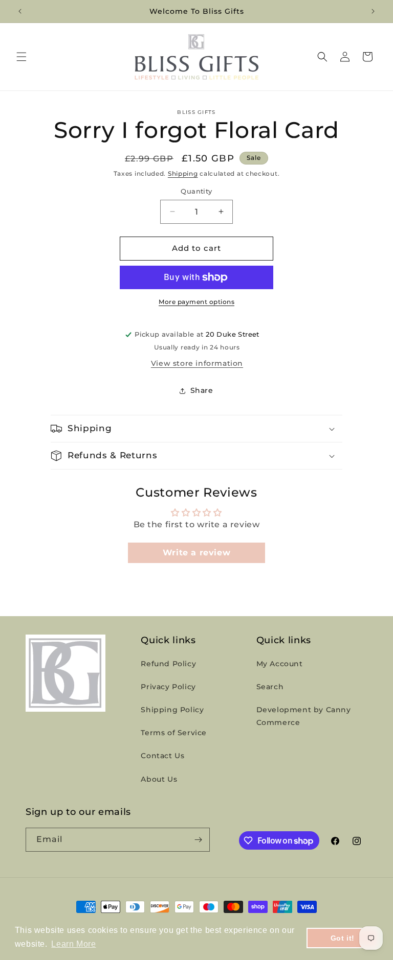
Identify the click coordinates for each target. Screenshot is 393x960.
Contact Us (162, 755)
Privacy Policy (168, 686)
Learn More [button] (73, 944)
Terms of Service (174, 732)
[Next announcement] (373, 11)
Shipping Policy (172, 709)
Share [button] (201, 390)
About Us (159, 779)
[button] (21, 56)
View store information (197, 363)
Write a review (196, 552)
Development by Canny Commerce (303, 716)
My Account (279, 663)
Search (270, 686)
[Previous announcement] (20, 11)
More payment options (196, 302)
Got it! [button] (343, 938)
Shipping (183, 173)
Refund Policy (168, 663)
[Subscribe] (198, 840)
